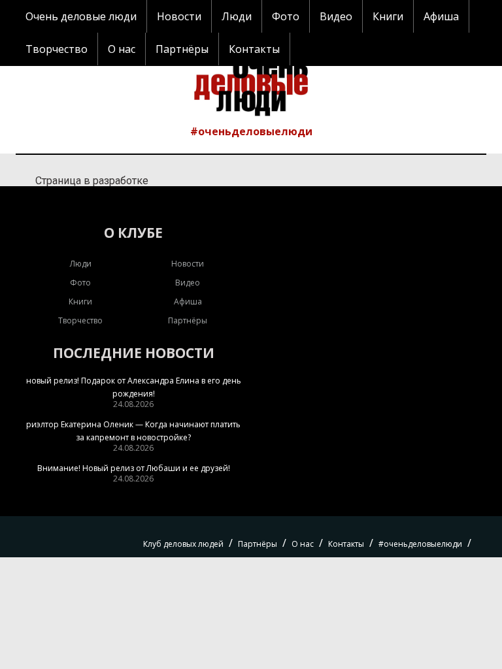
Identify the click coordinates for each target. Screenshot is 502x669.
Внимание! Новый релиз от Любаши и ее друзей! (133, 468)
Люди (237, 16)
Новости (179, 16)
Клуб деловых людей (183, 543)
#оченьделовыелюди (251, 131)
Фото (285, 16)
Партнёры (182, 49)
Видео (336, 16)
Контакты (254, 49)
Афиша (441, 16)
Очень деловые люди (81, 16)
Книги (388, 16)
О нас (121, 49)
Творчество (56, 49)
